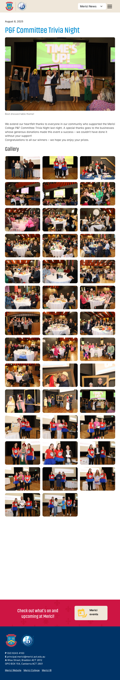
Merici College (32, 670)
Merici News (88, 6)
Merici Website (13, 670)
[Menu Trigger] (109, 6)
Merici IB (47, 670)
